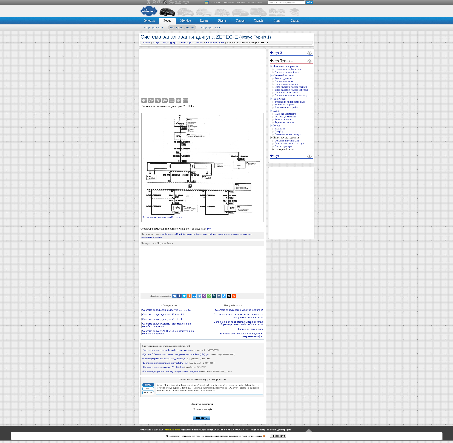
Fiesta (222, 20)
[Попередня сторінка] (144, 100)
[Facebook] (179, 296)
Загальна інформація (285, 66)
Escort (204, 20)
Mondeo (185, 20)
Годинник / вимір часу (250, 329)
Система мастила (284, 81)
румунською (236, 234)
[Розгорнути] (310, 53)
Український (214, 2)
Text (148, 388)
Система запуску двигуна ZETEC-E (162, 319)
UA (225, 429)
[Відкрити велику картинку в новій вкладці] (202, 115)
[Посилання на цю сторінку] (178, 100)
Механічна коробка (285, 104)
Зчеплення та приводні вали (290, 101)
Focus (167, 20)
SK (242, 429)
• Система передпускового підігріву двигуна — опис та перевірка (187, 371)
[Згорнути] (310, 61)
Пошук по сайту (255, 2)
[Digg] (229, 296)
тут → (210, 228)
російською (166, 234)
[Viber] (204, 296)
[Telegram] (199, 296)
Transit (258, 20)
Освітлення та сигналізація (289, 143)
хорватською (224, 234)
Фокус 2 (210, 27)
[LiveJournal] (214, 296)
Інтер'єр (279, 131)
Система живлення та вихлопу (291, 95)
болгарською (189, 234)
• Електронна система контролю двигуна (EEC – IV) (178, 363)
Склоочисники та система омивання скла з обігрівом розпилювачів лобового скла (238, 323)
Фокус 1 (153, 27)
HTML (148, 385)
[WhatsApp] (209, 296)
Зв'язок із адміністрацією (279, 429)
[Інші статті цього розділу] (171, 100)
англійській (177, 234)
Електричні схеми (284, 149)
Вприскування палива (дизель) (291, 89)
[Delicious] (224, 296)
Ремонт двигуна (283, 78)
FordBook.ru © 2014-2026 (151, 429)
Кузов (276, 125)
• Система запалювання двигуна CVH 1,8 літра (174, 367)
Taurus (240, 20)
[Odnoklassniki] (189, 296)
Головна (149, 20)
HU (246, 429)
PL (239, 429)
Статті (295, 20)
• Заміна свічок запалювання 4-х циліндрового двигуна (180, 350)
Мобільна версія (172, 429)
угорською (157, 237)
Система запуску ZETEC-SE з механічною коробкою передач (166, 325)
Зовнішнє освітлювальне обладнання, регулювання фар (241, 335)
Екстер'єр (280, 128)
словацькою (146, 237)
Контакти (241, 2)
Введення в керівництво (288, 69)
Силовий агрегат (283, 75)
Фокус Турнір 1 (182, 27)
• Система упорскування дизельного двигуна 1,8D (176, 358)
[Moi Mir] (194, 296)
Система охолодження (286, 84)
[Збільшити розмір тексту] (164, 100)
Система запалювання (286, 92)
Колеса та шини (283, 119)
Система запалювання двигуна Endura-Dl (239, 310)
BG (218, 429)
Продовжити (278, 436)
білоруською (201, 234)
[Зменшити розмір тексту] (151, 100)
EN (214, 429)
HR (232, 429)
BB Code (148, 392)
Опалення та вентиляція (287, 134)
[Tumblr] (219, 296)
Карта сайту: (206, 429)
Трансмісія (279, 98)
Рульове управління (285, 116)
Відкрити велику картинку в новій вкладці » (162, 217)
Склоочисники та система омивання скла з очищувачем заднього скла (238, 316)
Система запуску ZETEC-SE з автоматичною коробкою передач (168, 332)
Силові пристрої (283, 146)
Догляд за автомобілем (287, 72)
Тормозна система (284, 122)
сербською (212, 234)
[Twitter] (184, 296)
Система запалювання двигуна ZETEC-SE (166, 310)
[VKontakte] (174, 296)
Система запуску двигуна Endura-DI (163, 314)
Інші (277, 20)
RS (229, 429)
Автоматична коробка (286, 107)
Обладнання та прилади (287, 140)
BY (221, 429)
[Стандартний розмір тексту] (157, 100)
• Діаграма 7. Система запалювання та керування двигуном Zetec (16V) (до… (188, 354)
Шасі (276, 110)
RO (236, 429)
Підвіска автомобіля (285, 113)
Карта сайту (229, 2)
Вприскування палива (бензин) (291, 87)
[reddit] (234, 296)
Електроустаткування (286, 137)
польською (247, 234)
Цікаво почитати (190, 429)
